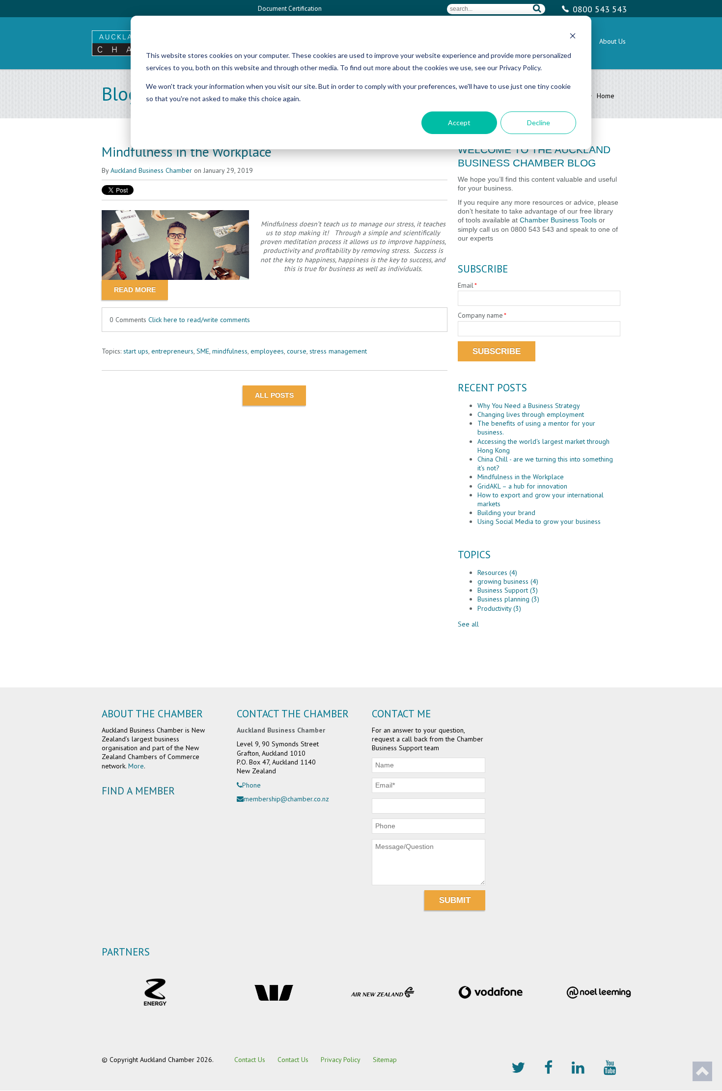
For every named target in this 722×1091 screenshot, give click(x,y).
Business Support (507, 590)
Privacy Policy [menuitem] (341, 1059)
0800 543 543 (600, 9)
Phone (251, 785)
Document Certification (290, 8)
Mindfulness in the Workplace (187, 151)
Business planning (508, 599)
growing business (507, 581)
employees (267, 351)
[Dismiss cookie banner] (572, 37)
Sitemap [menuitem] (385, 1059)
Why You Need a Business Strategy (528, 405)
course (296, 351)
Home (604, 95)
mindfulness (230, 351)
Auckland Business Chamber (151, 170)
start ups (135, 351)
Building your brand (506, 512)
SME (202, 351)
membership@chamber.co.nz (286, 798)
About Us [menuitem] (612, 41)
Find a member (138, 790)
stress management (338, 351)
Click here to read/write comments (199, 319)
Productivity (499, 608)
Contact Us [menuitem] (249, 1059)
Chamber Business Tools (558, 220)
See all (468, 624)
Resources (497, 572)
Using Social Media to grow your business (539, 521)
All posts (274, 395)
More (136, 766)
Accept (459, 122)
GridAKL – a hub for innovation (522, 486)
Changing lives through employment (530, 414)
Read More (135, 290)
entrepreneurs (172, 351)
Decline (538, 122)
